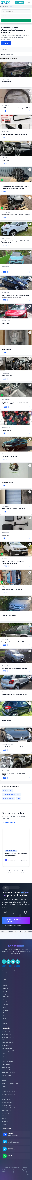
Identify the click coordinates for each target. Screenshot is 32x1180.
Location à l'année (7, 1034)
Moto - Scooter (6, 1100)
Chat (3, 1056)
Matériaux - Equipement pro (10, 1083)
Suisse (4, 1007)
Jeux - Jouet (5, 1121)
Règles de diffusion (15, 1171)
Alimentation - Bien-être (8, 1094)
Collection (4, 1116)
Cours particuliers (7, 1048)
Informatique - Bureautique (9, 1108)
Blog (23, 1170)
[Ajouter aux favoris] (29, 64)
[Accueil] (1, 6)
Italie (4, 999)
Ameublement (6, 1070)
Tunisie (5, 1021)
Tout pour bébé (6, 1089)
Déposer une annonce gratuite (14, 920)
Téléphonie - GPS (6, 1110)
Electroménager (6, 1075)
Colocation (5, 1040)
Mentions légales (4, 1170)
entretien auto (7, 790)
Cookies (9, 1170)
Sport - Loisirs (6, 1113)
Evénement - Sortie (7, 1064)
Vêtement (4, 1086)
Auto (3, 1097)
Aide (19, 1170)
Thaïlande (5, 1018)
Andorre (5, 985)
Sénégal (5, 1023)
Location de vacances (8, 1037)
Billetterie (4, 1124)
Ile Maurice (6, 996)
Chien (3, 1053)
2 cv (18, 798)
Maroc (4, 1013)
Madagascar (6, 1010)
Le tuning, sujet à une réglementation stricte (13, 855)
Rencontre (5, 1059)
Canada (5, 991)
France (4, 983)
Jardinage (4, 1081)
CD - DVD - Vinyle (6, 1105)
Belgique (5, 988)
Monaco (5, 1015)
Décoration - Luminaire (8, 1072)
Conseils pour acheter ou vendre (27, 1172)
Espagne (5, 994)
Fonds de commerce (7, 1043)
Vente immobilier (6, 1032)
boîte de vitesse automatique (11, 794)
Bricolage (4, 1078)
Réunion (9, 60)
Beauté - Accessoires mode (9, 1091)
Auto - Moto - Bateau (10, 850)
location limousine (8, 798)
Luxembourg (6, 1002)
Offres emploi (6, 1045)
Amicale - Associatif (7, 1062)
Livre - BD (4, 1119)
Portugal (5, 1004)
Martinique (3, 60)
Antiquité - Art (6, 1067)
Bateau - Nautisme (7, 1102)
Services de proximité (8, 1051)
